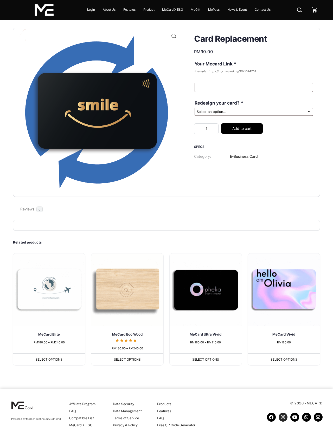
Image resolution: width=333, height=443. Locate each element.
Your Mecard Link (215, 63)
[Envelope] (318, 417)
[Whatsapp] (306, 417)
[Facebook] (271, 417)
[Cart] (314, 10)
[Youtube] (294, 417)
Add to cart (242, 128)
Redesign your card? (219, 103)
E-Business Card (244, 156)
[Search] (299, 10)
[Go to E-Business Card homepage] (44, 9)
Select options (49, 359)
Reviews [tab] (30, 209)
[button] (173, 36)
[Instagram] (283, 417)
